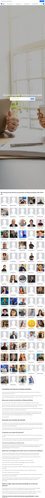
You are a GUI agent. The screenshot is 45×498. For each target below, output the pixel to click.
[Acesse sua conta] (41, 3)
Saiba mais (10, 1)
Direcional (3, 447)
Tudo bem (42, 1)
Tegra (7, 447)
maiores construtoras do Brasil (32, 446)
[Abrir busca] (43, 4)
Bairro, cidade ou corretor (15, 98)
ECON (9, 447)
